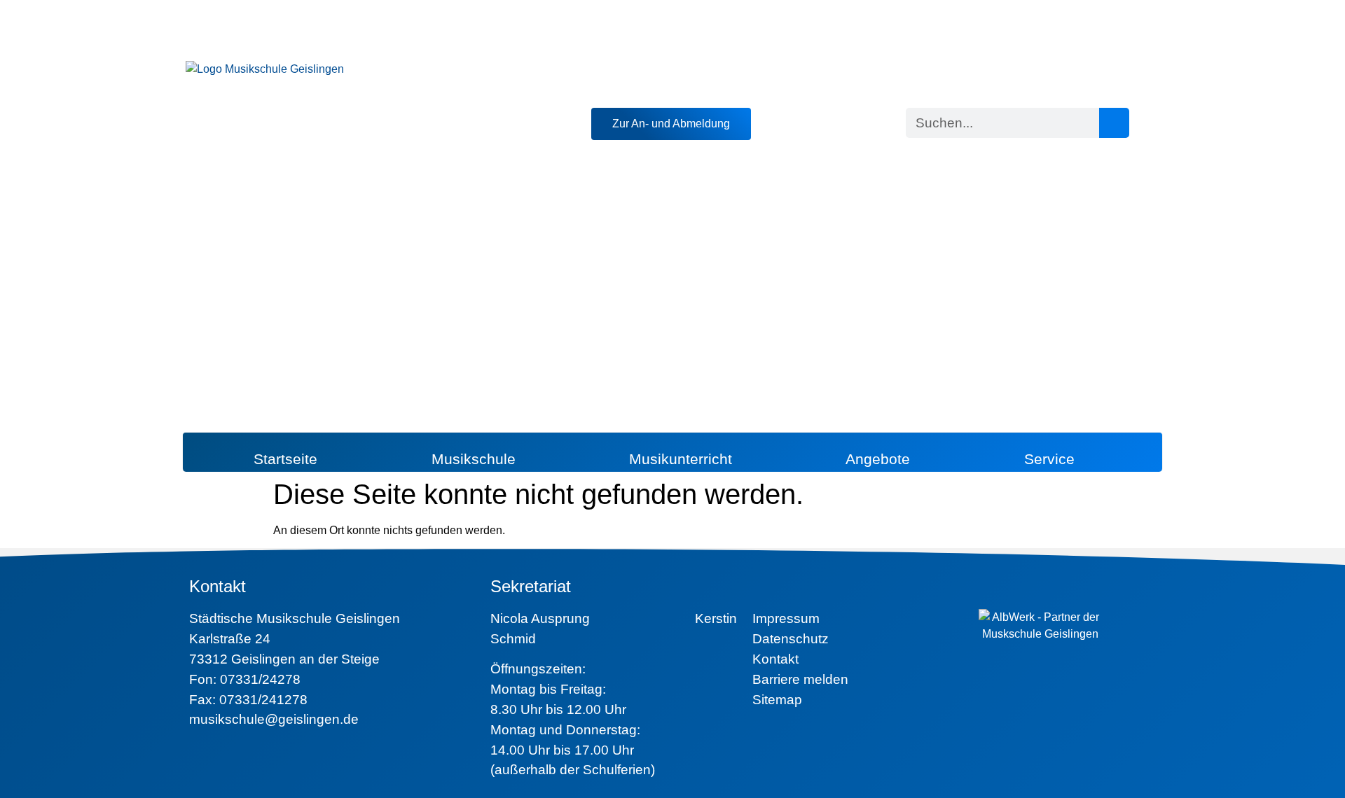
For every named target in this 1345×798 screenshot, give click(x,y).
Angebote (878, 459)
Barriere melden (800, 679)
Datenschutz (790, 638)
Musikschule (474, 459)
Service (1049, 459)
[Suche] (1114, 123)
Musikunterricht (680, 459)
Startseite (285, 459)
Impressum (786, 618)
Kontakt (775, 659)
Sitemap (777, 699)
